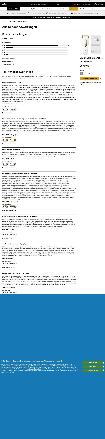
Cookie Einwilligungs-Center (33, 370)
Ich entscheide (93, 370)
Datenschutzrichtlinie (34, 369)
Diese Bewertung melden (9, 113)
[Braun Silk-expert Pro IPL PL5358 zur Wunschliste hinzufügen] (101, 78)
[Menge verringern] (81, 73)
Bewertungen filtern (7, 61)
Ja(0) (6, 109)
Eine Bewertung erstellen (9, 58)
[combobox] (45, 4)
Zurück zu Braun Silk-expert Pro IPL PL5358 (15, 21)
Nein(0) (13, 109)
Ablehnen (92, 366)
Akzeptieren (92, 363)
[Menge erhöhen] (89, 73)
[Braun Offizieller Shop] (9, 4)
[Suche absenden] (58, 4)
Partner (38, 364)
